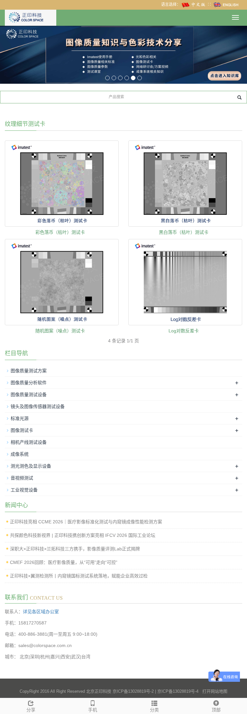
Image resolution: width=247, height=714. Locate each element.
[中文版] (193, 4)
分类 (154, 709)
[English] (226, 4)
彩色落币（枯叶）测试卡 (60, 232)
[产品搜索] (239, 97)
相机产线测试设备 (29, 442)
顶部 (216, 709)
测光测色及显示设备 (31, 466)
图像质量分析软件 (29, 382)
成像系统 (20, 454)
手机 (92, 709)
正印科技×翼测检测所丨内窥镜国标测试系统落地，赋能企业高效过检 (79, 575)
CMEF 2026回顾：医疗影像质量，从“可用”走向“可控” (63, 562)
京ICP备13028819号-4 (177, 691)
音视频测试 (22, 478)
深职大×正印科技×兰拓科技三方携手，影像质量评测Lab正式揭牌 (75, 548)
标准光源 (20, 418)
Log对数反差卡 (184, 330)
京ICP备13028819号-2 (133, 691)
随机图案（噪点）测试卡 (60, 330)
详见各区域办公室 (41, 611)
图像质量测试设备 (29, 394)
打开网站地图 (214, 691)
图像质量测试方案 (29, 370)
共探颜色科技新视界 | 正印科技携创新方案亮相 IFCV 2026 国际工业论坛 (82, 535)
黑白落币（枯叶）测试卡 (183, 232)
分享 (30, 709)
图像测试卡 (22, 430)
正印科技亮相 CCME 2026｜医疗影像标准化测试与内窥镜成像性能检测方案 (86, 521)
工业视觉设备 (24, 489)
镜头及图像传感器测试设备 (38, 406)
